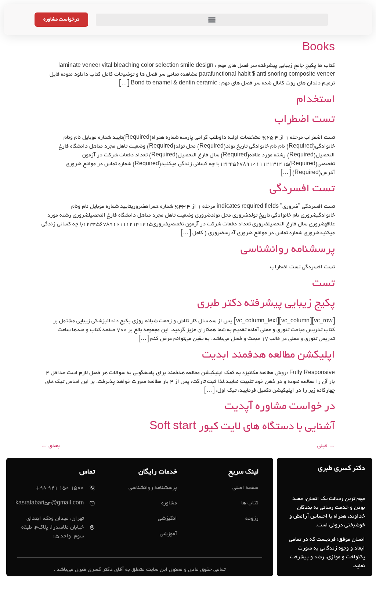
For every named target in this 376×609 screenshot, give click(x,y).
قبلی (326, 446)
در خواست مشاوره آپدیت (279, 407)
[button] (212, 20)
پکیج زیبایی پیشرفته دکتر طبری (266, 304)
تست (323, 284)
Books (318, 48)
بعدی (50, 446)
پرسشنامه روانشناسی (288, 250)
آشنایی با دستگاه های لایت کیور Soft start (242, 427)
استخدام (315, 100)
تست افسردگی (302, 189)
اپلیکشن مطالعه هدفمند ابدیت (268, 356)
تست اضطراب (304, 120)
